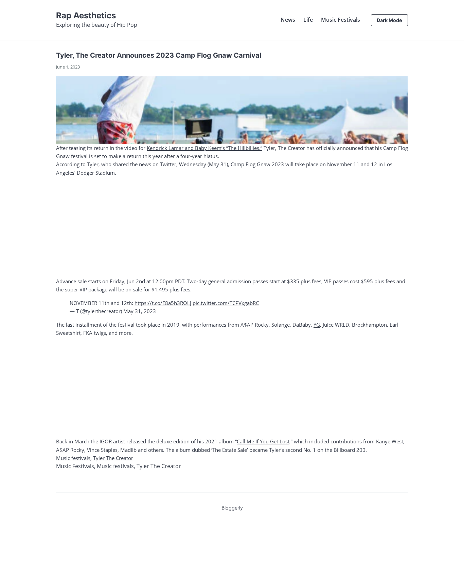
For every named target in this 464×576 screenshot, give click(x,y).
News (288, 19)
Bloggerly (232, 508)
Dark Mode (389, 20)
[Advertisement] (232, 226)
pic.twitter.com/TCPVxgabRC (226, 303)
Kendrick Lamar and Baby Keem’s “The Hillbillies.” (204, 148)
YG (317, 324)
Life (308, 19)
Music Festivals (340, 19)
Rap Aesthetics (86, 15)
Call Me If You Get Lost (263, 441)
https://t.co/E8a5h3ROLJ (163, 303)
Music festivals (73, 458)
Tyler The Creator (113, 458)
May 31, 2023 (139, 311)
